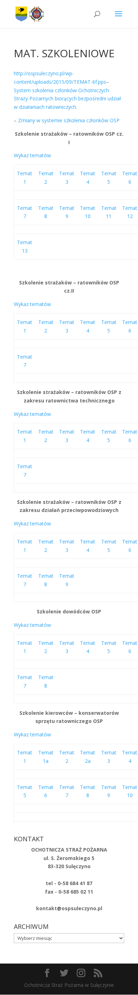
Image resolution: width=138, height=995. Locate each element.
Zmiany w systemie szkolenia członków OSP (69, 120)
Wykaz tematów (32, 155)
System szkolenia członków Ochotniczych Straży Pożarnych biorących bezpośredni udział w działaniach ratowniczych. (67, 99)
